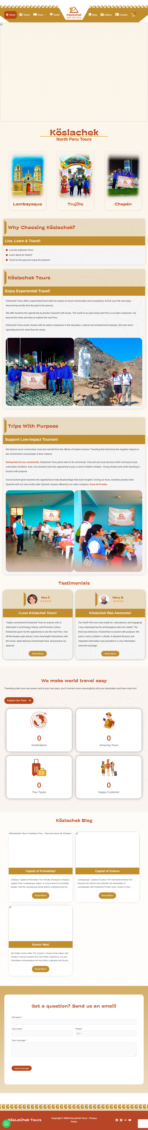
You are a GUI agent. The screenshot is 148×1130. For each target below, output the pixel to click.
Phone (78, 1029)
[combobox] (79, 1033)
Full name (16, 1017)
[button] (44, 15)
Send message (21, 1068)
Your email (17, 1029)
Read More (40, 895)
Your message (18, 1040)
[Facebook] (116, 1120)
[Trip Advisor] (125, 1120)
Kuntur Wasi (40, 944)
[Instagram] (121, 1120)
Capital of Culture (107, 871)
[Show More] (27, 176)
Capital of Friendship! (41, 871)
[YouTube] (129, 1120)
